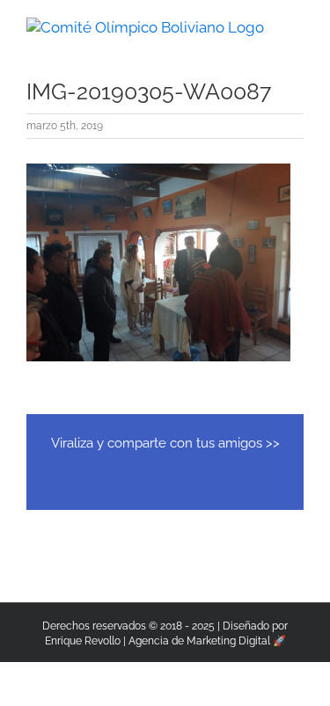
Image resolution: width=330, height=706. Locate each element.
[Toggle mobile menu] (297, 27)
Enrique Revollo (83, 641)
